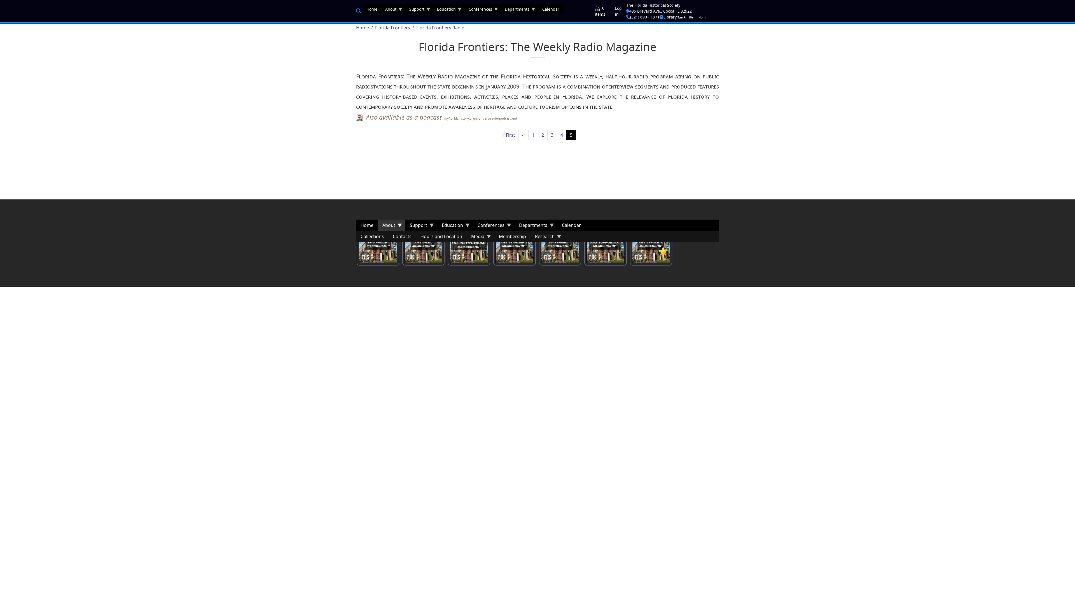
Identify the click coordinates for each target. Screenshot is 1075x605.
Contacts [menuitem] (402, 236)
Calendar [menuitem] (550, 9)
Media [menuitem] (475, 237)
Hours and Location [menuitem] (441, 236)
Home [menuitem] (371, 9)
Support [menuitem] (414, 10)
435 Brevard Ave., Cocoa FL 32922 (660, 11)
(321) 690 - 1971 (645, 17)
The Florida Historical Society (653, 5)
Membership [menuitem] (512, 236)
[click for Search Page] (358, 11)
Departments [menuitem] (515, 10)
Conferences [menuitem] (478, 10)
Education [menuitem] (444, 10)
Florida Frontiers (392, 28)
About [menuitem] (388, 10)
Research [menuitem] (543, 237)
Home (362, 28)
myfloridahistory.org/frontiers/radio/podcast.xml (480, 118)
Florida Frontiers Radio (440, 28)
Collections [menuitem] (372, 236)
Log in (618, 11)
